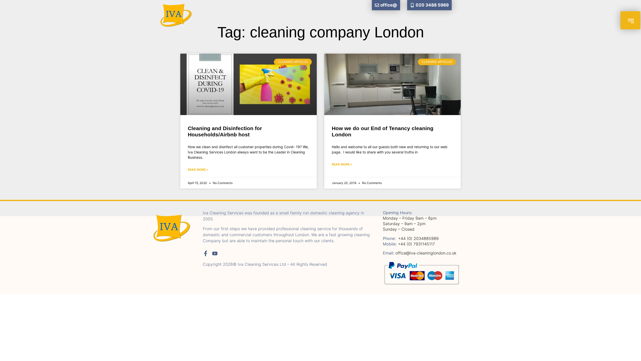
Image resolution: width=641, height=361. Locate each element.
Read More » (198, 169)
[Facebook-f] (205, 253)
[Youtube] (215, 253)
